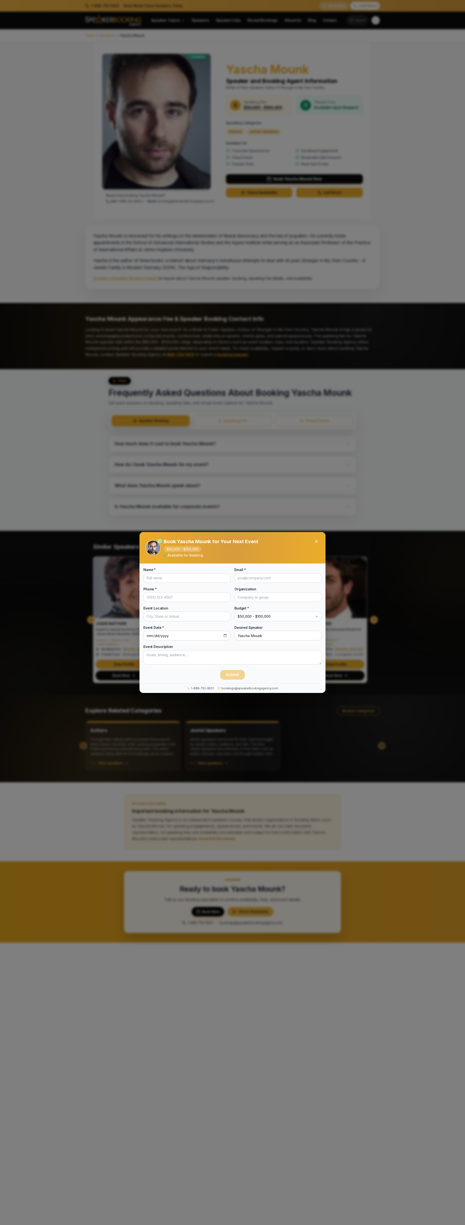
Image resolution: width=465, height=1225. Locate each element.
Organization (245, 589)
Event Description (158, 647)
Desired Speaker (248, 627)
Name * (149, 570)
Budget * (241, 608)
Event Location (155, 608)
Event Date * (153, 627)
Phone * (150, 589)
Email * (240, 570)
